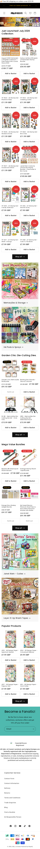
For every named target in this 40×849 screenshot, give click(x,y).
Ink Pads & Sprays (12, 347)
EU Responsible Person (12, 817)
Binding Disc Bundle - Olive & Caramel (28, 380)
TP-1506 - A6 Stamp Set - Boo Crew (29, 132)
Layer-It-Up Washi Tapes (16, 618)
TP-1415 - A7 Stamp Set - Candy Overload (10, 206)
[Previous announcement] (4, 5)
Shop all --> (20, 257)
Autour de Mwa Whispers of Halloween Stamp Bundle (29, 59)
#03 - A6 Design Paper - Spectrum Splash (10, 651)
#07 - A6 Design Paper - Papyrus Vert (10, 685)
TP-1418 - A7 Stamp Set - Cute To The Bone (29, 240)
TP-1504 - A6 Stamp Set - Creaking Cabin (29, 98)
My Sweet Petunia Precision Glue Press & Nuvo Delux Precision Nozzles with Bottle (28, 508)
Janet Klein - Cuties (13, 574)
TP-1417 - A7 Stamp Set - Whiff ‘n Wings (10, 240)
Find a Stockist (9, 812)
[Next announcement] (36, 5)
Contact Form (9, 778)
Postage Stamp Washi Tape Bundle (28, 469)
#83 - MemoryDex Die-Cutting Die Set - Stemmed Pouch (28, 417)
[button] (4, 13)
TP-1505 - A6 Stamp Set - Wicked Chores (11, 132)
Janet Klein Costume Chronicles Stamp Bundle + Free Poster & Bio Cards (28, 168)
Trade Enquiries (10, 802)
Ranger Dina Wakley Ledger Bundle (9, 506)
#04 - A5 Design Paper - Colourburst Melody (29, 651)
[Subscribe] (33, 729)
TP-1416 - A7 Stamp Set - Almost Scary (29, 206)
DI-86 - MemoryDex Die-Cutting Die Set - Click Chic (10, 417)
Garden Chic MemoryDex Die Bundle (10, 380)
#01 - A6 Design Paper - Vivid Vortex (28, 685)
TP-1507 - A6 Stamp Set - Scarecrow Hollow (10, 166)
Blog (6, 807)
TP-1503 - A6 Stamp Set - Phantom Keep (10, 98)
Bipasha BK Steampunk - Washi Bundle (10, 469)
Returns (7, 793)
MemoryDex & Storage (14, 303)
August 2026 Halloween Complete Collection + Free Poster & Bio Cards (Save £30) (10, 60)
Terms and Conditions (12, 798)
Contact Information (11, 783)
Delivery (7, 788)
